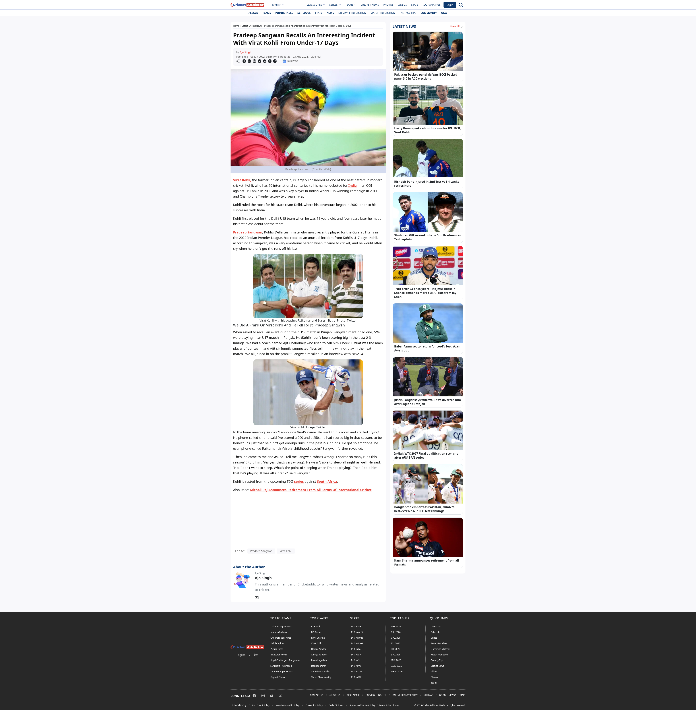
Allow (358, 37)
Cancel (383, 37)
